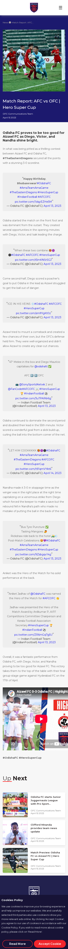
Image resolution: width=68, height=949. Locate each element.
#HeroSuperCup (48, 192)
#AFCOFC (44, 196)
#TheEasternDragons (23, 192)
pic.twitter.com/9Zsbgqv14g (33, 554)
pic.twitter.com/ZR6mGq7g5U (33, 634)
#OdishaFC (44, 183)
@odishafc (41, 366)
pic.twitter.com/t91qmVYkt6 (33, 469)
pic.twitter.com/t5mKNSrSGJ (33, 259)
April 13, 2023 (52, 205)
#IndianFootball (27, 196)
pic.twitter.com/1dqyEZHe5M (33, 201)
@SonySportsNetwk (32, 384)
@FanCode (15, 389)
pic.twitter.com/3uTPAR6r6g (33, 398)
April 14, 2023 (52, 473)
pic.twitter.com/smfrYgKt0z (33, 313)
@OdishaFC (37, 593)
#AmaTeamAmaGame (34, 187)
